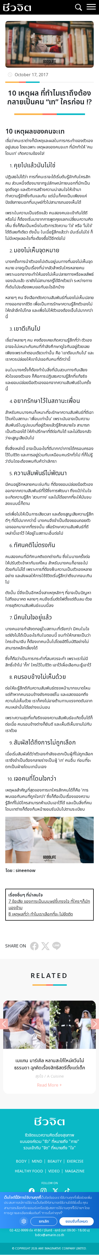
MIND (37, 1161)
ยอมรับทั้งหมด (76, 1221)
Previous (4, 1024)
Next (95, 1024)
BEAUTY (55, 1161)
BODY (21, 1161)
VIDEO (54, 1171)
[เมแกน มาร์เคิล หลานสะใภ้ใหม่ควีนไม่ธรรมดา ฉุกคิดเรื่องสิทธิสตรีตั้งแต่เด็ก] (49, 1047)
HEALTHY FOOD (29, 1171)
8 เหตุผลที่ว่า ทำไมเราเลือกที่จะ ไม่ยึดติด (40, 914)
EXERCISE (75, 1161)
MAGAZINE (74, 1171)
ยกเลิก (44, 1221)
